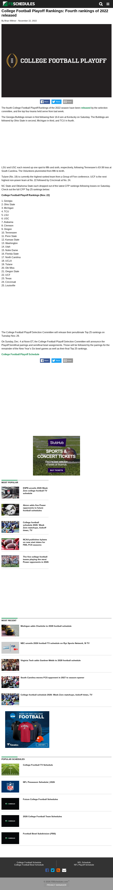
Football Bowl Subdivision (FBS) (39, 833)
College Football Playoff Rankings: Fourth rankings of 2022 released (54, 13)
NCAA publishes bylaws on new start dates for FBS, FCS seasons (35, 542)
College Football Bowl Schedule (29, 865)
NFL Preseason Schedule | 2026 (39, 782)
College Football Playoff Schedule (20, 354)
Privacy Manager (56, 885)
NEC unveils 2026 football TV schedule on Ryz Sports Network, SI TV (55, 643)
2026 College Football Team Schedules (42, 816)
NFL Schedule (84, 862)
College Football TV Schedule (38, 765)
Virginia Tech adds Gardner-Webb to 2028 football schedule (51, 660)
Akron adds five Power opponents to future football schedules (34, 508)
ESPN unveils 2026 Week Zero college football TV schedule (35, 490)
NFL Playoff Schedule (84, 865)
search (101, 4)
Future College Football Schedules (40, 799)
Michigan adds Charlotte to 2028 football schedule (46, 626)
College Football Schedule (29, 862)
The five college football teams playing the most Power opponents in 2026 (36, 559)
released (86, 108)
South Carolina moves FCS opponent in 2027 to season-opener (52, 677)
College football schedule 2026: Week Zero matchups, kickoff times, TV (56, 695)
